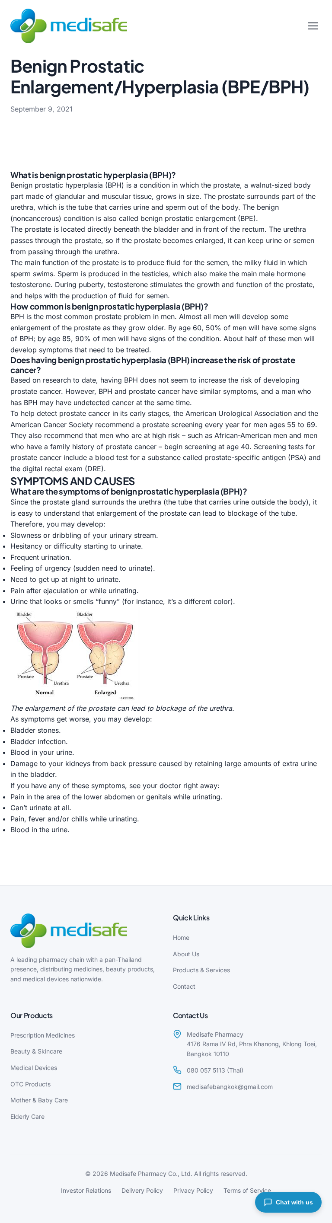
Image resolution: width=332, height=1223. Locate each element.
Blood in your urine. (42, 752)
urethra (21, 207)
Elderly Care (27, 1116)
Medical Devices (33, 1067)
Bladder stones (34, 730)
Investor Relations (86, 1190)
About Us (186, 954)
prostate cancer (35, 391)
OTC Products (30, 1084)
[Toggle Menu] (313, 26)
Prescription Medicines (42, 1035)
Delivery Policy (142, 1190)
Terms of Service (247, 1190)
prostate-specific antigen (245, 457)
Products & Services (201, 970)
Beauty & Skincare (36, 1051)
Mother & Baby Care (39, 1100)
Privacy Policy (193, 1190)
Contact (184, 986)
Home (181, 937)
